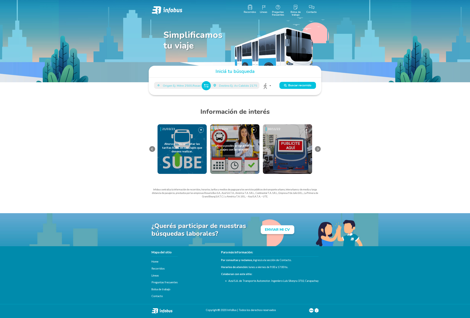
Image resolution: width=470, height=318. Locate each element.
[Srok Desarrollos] (317, 310)
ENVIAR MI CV (277, 229)
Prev (152, 149)
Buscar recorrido (299, 85)
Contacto (285, 260)
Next (318, 149)
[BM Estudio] (311, 310)
